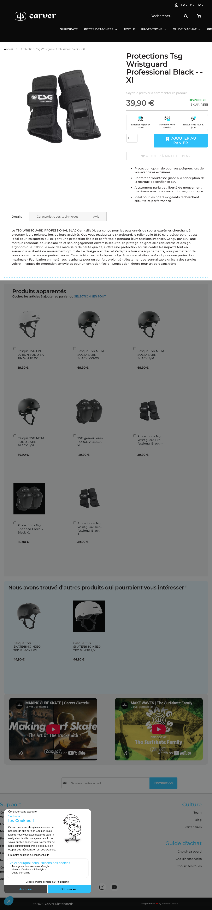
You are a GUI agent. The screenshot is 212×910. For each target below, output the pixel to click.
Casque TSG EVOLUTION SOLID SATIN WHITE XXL (31, 354)
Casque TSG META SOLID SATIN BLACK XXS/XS (90, 354)
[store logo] (35, 16)
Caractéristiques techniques (57, 216)
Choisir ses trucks (189, 859)
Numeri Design (170, 903)
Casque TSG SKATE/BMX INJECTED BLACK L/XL (27, 646)
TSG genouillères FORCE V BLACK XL (90, 441)
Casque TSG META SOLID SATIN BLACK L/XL (31, 441)
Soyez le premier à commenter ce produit (156, 93)
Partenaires (193, 827)
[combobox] (161, 16)
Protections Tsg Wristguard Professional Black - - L (150, 441)
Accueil (8, 49)
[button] (197, 5)
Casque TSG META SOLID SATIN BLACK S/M (150, 354)
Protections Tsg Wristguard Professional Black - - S (90, 528)
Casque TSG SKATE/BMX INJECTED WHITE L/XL (87, 646)
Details (17, 216)
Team (198, 812)
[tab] (16, 216)
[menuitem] (69, 29)
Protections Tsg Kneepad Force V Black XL (30, 528)
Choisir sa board (190, 851)
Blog (198, 820)
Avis (96, 216)
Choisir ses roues (189, 866)
